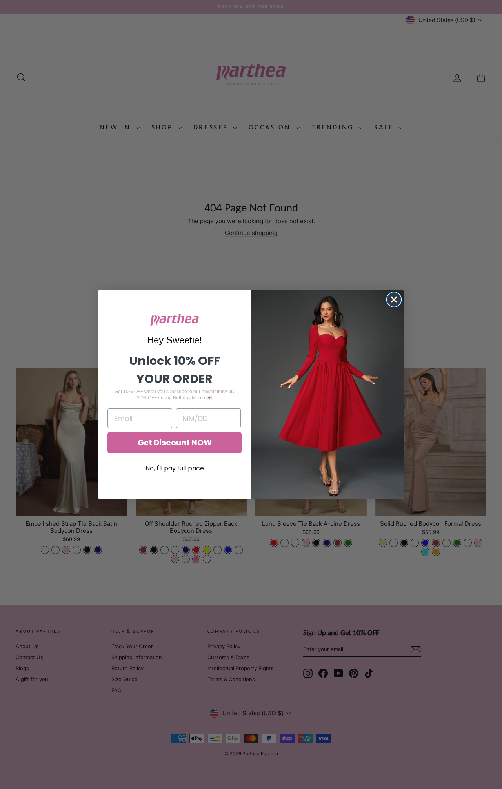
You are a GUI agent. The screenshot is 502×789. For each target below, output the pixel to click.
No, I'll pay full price (175, 468)
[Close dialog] (394, 299)
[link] (174, 320)
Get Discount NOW (175, 442)
